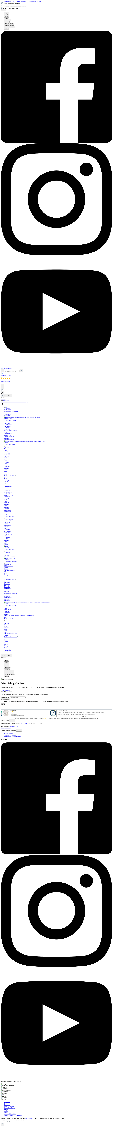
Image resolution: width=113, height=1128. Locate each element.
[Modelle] (19, 615)
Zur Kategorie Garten (10, 516)
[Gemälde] (9, 558)
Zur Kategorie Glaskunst (10, 561)
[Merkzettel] (2, 390)
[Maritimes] (27, 602)
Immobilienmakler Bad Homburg (12, 736)
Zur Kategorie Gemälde (10, 549)
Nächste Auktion (8, 733)
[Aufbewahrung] (24, 441)
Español (7, 14)
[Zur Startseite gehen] (6, 368)
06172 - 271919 (23, 723)
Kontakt (6, 1109)
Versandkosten (29, 1118)
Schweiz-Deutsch (9, 23)
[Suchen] (2, 370)
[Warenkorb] (2, 404)
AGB (44, 701)
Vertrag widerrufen (6, 728)
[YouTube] (56, 367)
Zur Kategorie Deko (9, 476)
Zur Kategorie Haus (9, 579)
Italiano (6, 18)
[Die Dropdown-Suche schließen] (21, 370)
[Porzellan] (10, 648)
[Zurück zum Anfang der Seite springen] (2, 1124)
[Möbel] (10, 633)
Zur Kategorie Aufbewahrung (12, 420)
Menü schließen (7, 396)
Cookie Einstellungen (9, 1108)
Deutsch (7, 28)
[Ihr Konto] (2, 392)
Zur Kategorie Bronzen (10, 444)
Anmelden (3, 399)
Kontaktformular (13, 726)
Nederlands (7, 20)
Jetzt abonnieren (5, 699)
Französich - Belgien (9, 27)
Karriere (6, 1111)
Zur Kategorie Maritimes (10, 593)
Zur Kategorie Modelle (10, 605)
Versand (6, 1112)
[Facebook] (56, 142)
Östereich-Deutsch (9, 25)
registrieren (6, 400)
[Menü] (2, 385)
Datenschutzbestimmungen (17, 701)
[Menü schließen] (4, 563)
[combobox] (12, 371)
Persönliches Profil (11, 402)
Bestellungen (24, 402)
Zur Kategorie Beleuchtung (11, 411)
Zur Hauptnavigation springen (33, 1)
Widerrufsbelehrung (9, 1106)
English (6, 13)
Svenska (7, 21)
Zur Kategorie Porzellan (10, 637)
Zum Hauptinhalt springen (8, 1)
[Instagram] (56, 254)
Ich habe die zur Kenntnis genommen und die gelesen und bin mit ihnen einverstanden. (36, 701)
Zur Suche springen (20, 1)
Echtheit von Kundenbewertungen (13, 1115)
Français (7, 16)
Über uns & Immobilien (10, 1114)
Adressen (18, 402)
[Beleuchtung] (22, 417)
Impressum (7, 1102)
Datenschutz (7, 1105)
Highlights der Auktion (10, 735)
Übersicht (3, 402)
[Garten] (6, 546)
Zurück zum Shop (5, 690)
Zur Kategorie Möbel (9, 618)
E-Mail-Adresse (5, 697)
